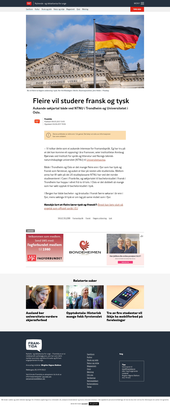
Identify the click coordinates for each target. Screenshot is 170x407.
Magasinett (70, 9)
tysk (110, 218)
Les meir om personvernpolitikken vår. (38, 377)
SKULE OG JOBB (64, 218)
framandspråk (78, 218)
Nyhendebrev (92, 384)
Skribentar (91, 378)
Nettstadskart (92, 381)
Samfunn (29, 9)
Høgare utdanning (100, 218)
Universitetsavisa (96, 160)
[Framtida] (29, 3)
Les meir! (85, 403)
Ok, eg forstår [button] (94, 404)
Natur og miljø (59, 9)
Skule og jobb (47, 9)
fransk (88, 218)
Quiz (78, 9)
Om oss (90, 375)
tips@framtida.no (128, 369)
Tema (89, 386)
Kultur (37, 9)
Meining (85, 9)
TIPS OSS (137, 9)
